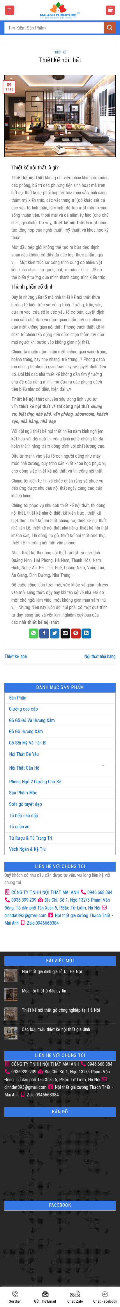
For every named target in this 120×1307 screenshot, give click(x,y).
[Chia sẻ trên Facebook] (44, 633)
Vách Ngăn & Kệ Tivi (27, 849)
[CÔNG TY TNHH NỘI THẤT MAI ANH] (60, 10)
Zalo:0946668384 (42, 923)
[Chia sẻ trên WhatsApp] (33, 633)
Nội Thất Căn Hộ (24, 768)
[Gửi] (110, 27)
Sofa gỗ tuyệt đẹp (25, 804)
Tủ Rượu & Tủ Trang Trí (30, 838)
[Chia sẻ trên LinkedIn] (86, 633)
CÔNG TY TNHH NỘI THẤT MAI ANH (44, 892)
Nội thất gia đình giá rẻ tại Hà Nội (52, 971)
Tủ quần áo (19, 826)
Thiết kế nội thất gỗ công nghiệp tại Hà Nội (61, 1010)
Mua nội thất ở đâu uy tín (44, 991)
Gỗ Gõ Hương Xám (26, 731)
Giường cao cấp (23, 709)
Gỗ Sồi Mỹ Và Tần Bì (27, 743)
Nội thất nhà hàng (100, 656)
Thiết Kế (59, 52)
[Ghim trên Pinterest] (76, 633)
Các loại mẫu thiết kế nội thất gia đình (56, 1029)
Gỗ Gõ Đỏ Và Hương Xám (32, 720)
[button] (9, 10)
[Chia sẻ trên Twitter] (54, 633)
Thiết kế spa (15, 656)
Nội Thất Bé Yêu (24, 754)
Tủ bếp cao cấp (23, 815)
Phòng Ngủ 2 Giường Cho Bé (35, 781)
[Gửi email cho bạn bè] (65, 633)
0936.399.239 (23, 900)
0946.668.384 (99, 892)
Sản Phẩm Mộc (23, 793)
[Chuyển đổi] (103, 765)
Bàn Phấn (17, 698)
